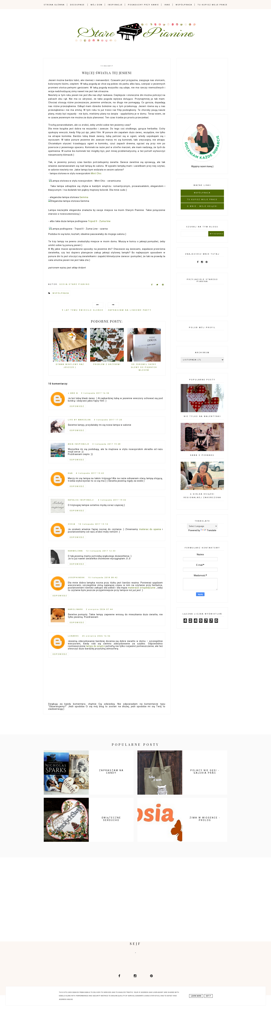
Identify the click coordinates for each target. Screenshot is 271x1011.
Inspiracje (115, 5)
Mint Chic (96, 173)
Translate (211, 530)
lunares (73, 636)
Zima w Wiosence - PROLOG (205, 818)
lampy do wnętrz (95, 646)
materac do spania (150, 529)
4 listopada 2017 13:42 (90, 473)
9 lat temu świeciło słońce (82, 310)
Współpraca (184, 5)
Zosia (71, 524)
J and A (73, 393)
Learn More (196, 996)
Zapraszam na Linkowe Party (129, 310)
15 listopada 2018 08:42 (103, 578)
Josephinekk (76, 578)
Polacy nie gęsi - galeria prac (204, 771)
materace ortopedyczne (141, 587)
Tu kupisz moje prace (212, 5)
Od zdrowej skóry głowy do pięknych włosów (144, 367)
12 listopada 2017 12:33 (101, 551)
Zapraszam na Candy (111, 771)
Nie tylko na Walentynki (202, 416)
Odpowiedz (77, 406)
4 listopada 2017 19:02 (112, 500)
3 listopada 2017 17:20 (108, 420)
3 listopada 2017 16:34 (95, 393)
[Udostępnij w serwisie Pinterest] (162, 285)
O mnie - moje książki (202, 206)
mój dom (96, 5)
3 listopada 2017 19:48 (106, 444)
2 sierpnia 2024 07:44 (99, 609)
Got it (208, 996)
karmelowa (75, 551)
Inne (167, 5)
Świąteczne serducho (111, 818)
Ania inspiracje (78, 444)
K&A (70, 473)
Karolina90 (75, 609)
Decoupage (77, 5)
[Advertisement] (204, 83)
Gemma (84, 197)
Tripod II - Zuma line (99, 221)
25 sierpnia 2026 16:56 (96, 636)
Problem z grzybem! (107, 364)
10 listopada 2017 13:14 (93, 524)
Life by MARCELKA (79, 420)
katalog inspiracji (81, 500)
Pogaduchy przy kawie (143, 5)
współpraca (61, 293)
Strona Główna (54, 5)
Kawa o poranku (202, 455)
